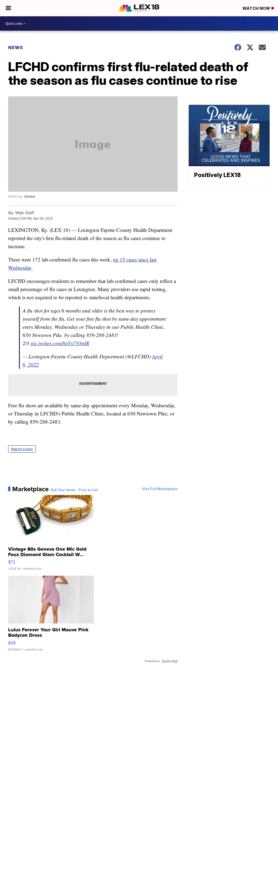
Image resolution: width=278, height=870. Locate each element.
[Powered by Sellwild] (170, 661)
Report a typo (22, 449)
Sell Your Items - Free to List (74, 490)
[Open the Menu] (8, 8)
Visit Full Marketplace (160, 489)
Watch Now (256, 8)
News (15, 47)
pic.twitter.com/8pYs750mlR (60, 343)
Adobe (29, 196)
